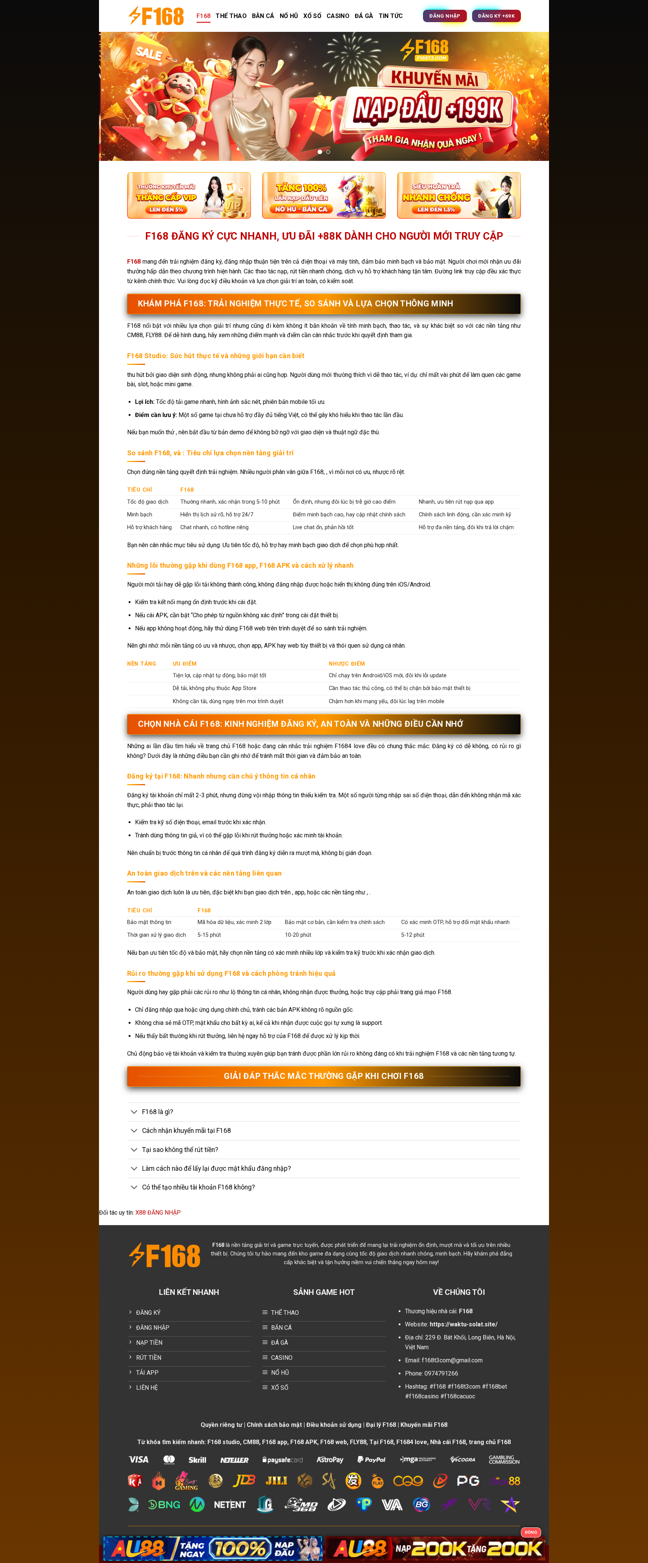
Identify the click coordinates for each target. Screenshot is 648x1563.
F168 (203, 16)
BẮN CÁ (263, 16)
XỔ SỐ (312, 16)
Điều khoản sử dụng (334, 1424)
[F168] (156, 16)
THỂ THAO (231, 16)
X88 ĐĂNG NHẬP (158, 1212)
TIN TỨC (391, 16)
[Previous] (117, 97)
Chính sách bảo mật (274, 1424)
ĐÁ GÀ (364, 16)
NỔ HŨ (289, 16)
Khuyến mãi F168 (423, 1424)
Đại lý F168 (381, 1424)
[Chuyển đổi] (134, 1113)
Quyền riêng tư (221, 1424)
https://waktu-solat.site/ (464, 1324)
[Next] (530, 97)
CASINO (338, 16)
